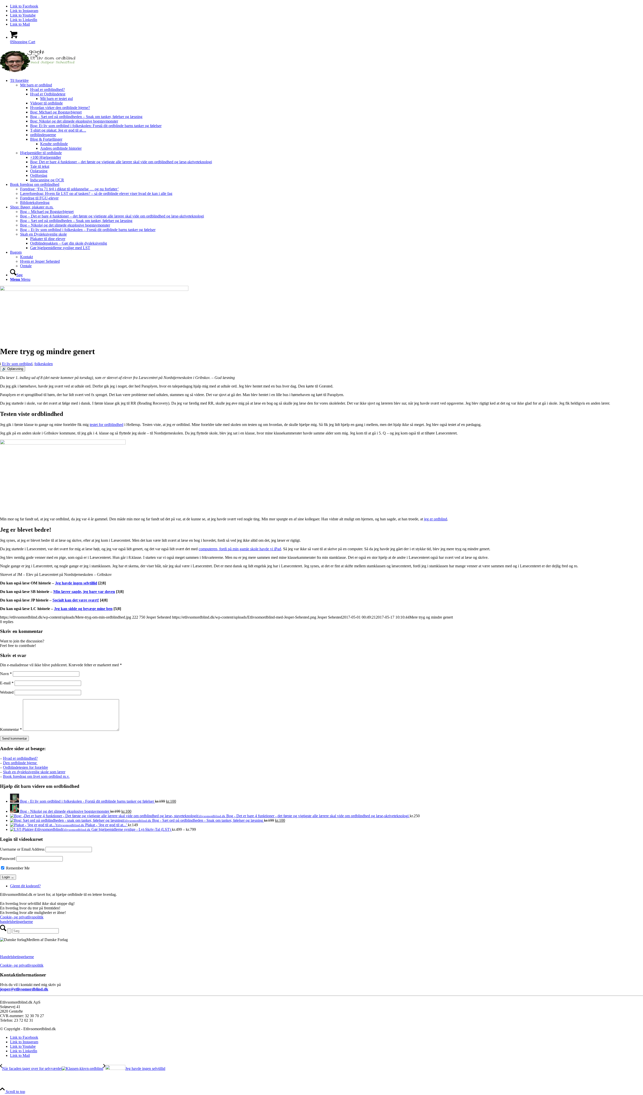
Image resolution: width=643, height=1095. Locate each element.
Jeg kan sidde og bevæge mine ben (83, 609)
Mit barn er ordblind (36, 85)
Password (7, 858)
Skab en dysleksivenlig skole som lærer (34, 772)
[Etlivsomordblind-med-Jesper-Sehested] (37, 72)
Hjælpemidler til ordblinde (41, 153)
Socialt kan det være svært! (75, 600)
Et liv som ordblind (17, 364)
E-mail (7, 683)
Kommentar (11, 729)
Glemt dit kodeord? (25, 886)
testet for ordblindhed (106, 424)
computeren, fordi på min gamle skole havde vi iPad (240, 549)
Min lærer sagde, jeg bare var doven (84, 591)
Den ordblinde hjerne (20, 763)
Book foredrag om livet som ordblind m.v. (36, 776)
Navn (6, 674)
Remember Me (17, 868)
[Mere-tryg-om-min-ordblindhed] (94, 289)
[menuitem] (326, 130)
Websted (7, 692)
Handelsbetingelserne (17, 957)
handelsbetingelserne (16, 921)
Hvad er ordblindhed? (20, 758)
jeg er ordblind (435, 519)
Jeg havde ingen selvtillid (76, 583)
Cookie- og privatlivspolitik (21, 917)
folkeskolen (43, 364)
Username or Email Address (22, 849)
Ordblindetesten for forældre (25, 767)
